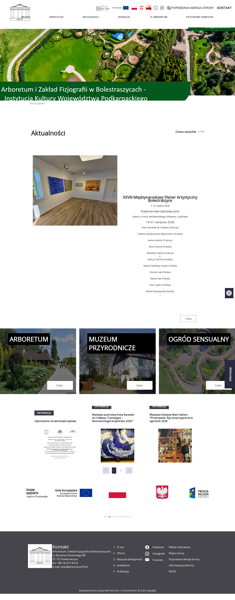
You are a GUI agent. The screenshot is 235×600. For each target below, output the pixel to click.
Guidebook (123, 565)
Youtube (158, 560)
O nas (120, 547)
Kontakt (224, 8)
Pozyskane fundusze (199, 17)
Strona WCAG (130, 590)
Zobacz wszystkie (185, 131)
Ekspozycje (57, 17)
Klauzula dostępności (129, 559)
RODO (172, 571)
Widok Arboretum (179, 547)
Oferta (121, 553)
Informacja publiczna (181, 565)
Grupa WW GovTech (108, 590)
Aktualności (91, 17)
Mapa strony (176, 553)
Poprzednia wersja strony (184, 559)
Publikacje (123, 571)
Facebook (158, 547)
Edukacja (124, 17)
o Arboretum (158, 17)
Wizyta (26, 17)
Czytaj (188, 318)
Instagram (159, 553)
